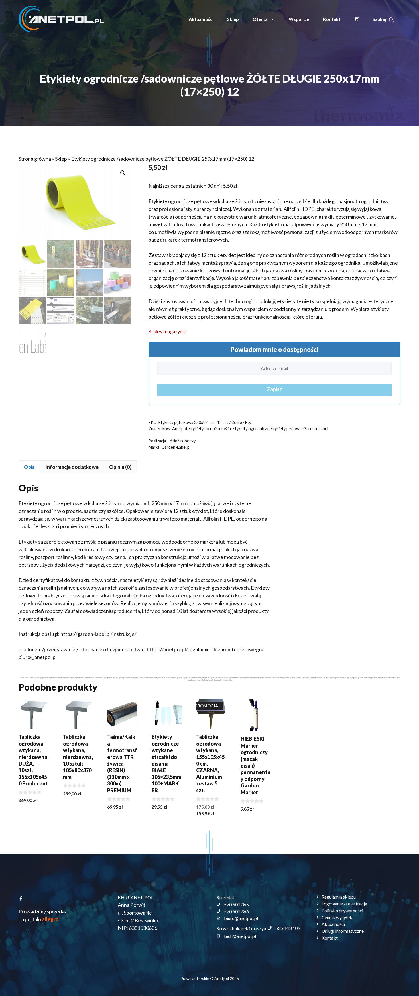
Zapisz (274, 389)
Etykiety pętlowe (286, 428)
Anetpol (179, 428)
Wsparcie (299, 19)
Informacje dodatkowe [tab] (72, 467)
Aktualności (201, 19)
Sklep (233, 19)
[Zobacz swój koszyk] (356, 19)
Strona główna (35, 159)
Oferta (260, 19)
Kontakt (332, 19)
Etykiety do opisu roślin (210, 428)
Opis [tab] (29, 467)
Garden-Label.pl (176, 447)
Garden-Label (315, 428)
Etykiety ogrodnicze (251, 428)
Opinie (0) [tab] (120, 467)
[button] (383, 19)
